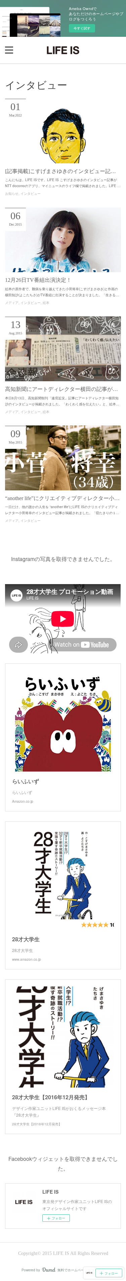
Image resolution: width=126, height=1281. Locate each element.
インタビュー (30, 193)
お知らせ (11, 193)
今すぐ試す (82, 28)
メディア (11, 303)
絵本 (46, 303)
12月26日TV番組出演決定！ (38, 280)
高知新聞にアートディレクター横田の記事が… (61, 389)
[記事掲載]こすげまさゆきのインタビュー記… (60, 171)
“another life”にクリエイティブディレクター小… (62, 498)
